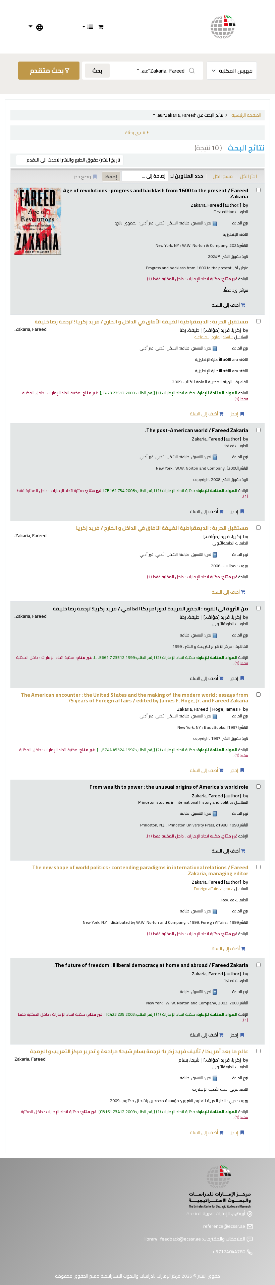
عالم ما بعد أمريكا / (139, 1051)
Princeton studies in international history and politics (185, 802)
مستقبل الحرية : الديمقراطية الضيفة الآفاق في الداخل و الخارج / (141, 321)
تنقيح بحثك (135, 132)
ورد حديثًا (230, 290)
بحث (97, 71)
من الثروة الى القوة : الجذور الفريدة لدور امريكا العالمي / (150, 608)
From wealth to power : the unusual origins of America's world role (169, 787)
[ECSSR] (229, 26)
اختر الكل (248, 176)
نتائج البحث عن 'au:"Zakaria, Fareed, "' (188, 115)
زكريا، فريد (222, 329)
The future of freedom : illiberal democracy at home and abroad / (150, 965)
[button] (101, 26)
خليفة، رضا (189, 329)
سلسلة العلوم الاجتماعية (214, 337)
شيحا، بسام (189, 1059)
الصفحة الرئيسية (246, 115)
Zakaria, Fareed (216, 204)
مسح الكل (223, 176)
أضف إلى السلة (226, 305)
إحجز (234, 413)
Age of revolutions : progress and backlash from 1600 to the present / (155, 193)
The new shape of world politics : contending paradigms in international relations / (140, 870)
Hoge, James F (226, 708)
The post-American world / (196, 430)
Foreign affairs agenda (213, 888)
